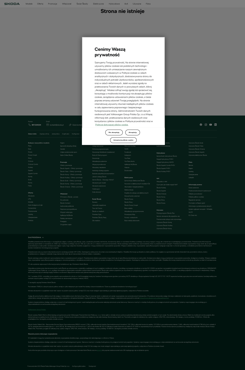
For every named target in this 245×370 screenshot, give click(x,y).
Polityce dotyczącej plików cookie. (111, 124)
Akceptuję (133, 132)
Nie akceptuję (114, 132)
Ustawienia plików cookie (123, 140)
